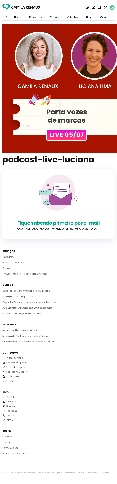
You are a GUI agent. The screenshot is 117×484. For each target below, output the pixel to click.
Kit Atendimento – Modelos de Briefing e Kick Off (28, 341)
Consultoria (13, 17)
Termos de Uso (10, 447)
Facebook (12, 410)
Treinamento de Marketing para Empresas (24, 273)
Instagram (87, 7)
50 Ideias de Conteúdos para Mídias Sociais (25, 336)
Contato (106, 17)
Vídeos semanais (15, 357)
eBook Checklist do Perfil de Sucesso (21, 330)
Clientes (72, 17)
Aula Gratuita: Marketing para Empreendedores (27, 307)
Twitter (10, 415)
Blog (89, 17)
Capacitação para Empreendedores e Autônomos (29, 302)
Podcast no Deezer (16, 371)
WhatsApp (112, 7)
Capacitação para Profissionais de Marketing (26, 290)
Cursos (55, 17)
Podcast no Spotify (16, 362)
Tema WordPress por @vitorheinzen (93, 472)
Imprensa (7, 436)
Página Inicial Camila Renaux (21, 7)
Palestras (35, 17)
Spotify (105, 7)
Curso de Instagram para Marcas (19, 296)
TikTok (9, 420)
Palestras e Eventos (12, 262)
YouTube (93, 7)
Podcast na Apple (15, 367)
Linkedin (99, 7)
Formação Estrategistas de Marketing (22, 313)
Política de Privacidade (14, 453)
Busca (9, 381)
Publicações (12, 376)
